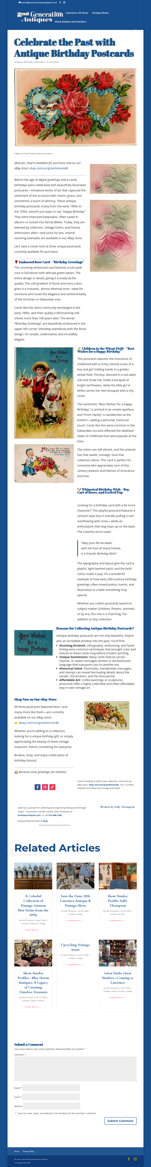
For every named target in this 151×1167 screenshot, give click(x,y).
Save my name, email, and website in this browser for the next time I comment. (57, 1113)
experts (33, 1000)
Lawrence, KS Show (77, 13)
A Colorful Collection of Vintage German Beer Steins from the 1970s (33, 905)
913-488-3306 (55, 815)
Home (58, 13)
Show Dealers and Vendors (70, 22)
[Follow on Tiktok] (52, 787)
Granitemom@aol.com (29, 815)
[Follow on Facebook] (38, 787)
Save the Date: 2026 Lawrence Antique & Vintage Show (75, 901)
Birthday (28, 62)
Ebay (45, 821)
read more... (33, 930)
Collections (39, 62)
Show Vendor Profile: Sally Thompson (118, 901)
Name (18, 1088)
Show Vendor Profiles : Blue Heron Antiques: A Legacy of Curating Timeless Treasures (33, 982)
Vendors (121, 914)
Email (18, 1097)
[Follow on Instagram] (45, 787)
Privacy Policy (28, 1151)
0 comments (53, 62)
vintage (42, 923)
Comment (20, 1054)
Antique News (100, 13)
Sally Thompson (124, 807)
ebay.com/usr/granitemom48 (48, 168)
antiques (18, 62)
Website (18, 1106)
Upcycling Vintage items (75, 947)
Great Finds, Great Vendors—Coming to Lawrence (118, 978)
